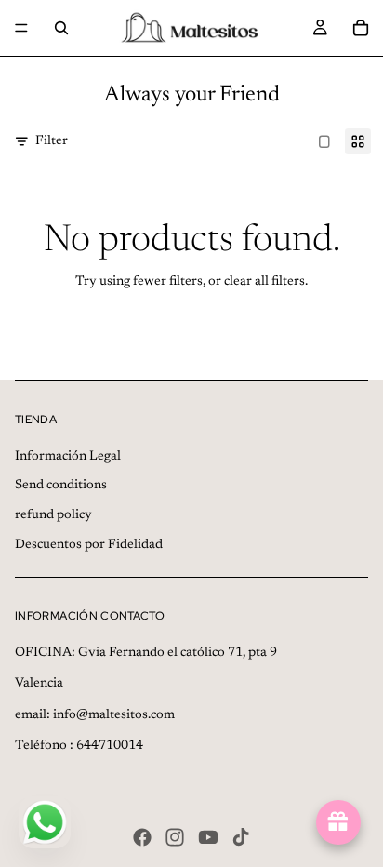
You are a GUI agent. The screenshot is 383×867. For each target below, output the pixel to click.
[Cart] (360, 27)
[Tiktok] (241, 837)
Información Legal (68, 456)
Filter (51, 141)
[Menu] (21, 28)
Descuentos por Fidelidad (89, 545)
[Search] (61, 27)
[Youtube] (208, 837)
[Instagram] (175, 837)
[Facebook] (142, 837)
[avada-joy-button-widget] (338, 822)
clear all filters (264, 281)
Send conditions (61, 485)
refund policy (53, 515)
